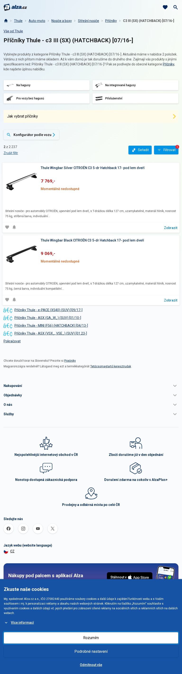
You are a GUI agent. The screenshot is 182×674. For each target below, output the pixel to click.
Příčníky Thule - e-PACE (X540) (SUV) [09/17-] (48, 310)
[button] (91, 385)
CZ (12, 551)
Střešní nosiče (88, 21)
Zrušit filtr (11, 153)
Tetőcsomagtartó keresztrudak (110, 366)
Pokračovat (12, 341)
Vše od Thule (13, 31)
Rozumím (91, 638)
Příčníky (111, 21)
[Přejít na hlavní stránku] (15, 7)
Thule (18, 21)
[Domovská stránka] (6, 20)
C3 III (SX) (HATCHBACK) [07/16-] (148, 21)
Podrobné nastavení (91, 651)
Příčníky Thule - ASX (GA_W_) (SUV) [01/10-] (47, 318)
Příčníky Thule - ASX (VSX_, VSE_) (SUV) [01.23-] (50, 333)
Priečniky (70, 360)
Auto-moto (37, 21)
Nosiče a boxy (61, 21)
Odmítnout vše (91, 665)
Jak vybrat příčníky (22, 116)
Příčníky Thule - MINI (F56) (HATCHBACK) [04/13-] (51, 325)
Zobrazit (170, 228)
